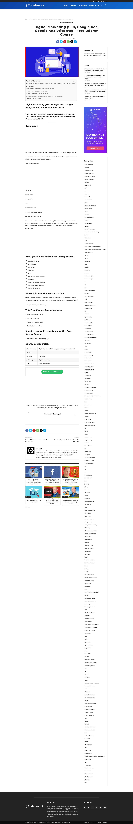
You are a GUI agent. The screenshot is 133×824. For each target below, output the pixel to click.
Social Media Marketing (90, 703)
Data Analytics (88, 325)
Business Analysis (89, 276)
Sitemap (99, 822)
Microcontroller (88, 539)
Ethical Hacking (88, 399)
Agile (86, 188)
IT (85, 472)
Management (88, 522)
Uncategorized (88, 744)
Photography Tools (89, 607)
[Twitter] (104, 1)
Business (87, 273)
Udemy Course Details (34, 98)
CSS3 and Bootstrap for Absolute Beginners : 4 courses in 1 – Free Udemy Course (96, 69)
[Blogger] (94, 1)
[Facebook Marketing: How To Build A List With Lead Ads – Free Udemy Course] (52, 472)
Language (87, 492)
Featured (87, 407)
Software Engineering (90, 709)
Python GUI (87, 642)
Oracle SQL (87, 586)
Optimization (88, 583)
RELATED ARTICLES (31, 463)
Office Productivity (89, 574)
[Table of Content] (74, 81)
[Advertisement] (66, 14)
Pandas (86, 595)
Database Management (91, 337)
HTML (86, 448)
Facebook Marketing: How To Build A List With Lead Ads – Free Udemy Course (52, 481)
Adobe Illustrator (89, 170)
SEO (86, 689)
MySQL (86, 557)
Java (86, 481)
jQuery (86, 487)
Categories (82, 5)
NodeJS (86, 571)
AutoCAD (87, 235)
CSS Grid (87, 314)
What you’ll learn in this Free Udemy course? (40, 88)
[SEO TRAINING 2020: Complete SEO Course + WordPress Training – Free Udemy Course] (33, 472)
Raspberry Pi (88, 648)
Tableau (87, 724)
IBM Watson (88, 451)
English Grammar (89, 390)
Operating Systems (89, 580)
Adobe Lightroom (89, 173)
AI (85, 191)
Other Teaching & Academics (92, 592)
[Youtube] (106, 1)
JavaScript (87, 484)
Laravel (86, 495)
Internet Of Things (89, 460)
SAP (86, 671)
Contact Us (94, 822)
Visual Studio (88, 759)
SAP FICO (87, 674)
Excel (86, 402)
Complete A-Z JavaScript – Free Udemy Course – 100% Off (94, 97)
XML (86, 782)
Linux (86, 507)
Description (30, 86)
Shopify (86, 700)
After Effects (88, 185)
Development (88, 361)
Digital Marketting (89, 369)
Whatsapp (92, 5)
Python (86, 639)
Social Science (88, 706)
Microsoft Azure (89, 545)
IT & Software (88, 475)
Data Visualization (89, 334)
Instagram (87, 454)
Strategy (87, 721)
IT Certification (88, 478)
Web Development (89, 768)
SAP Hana (87, 677)
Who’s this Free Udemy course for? (38, 91)
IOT (85, 469)
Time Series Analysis (90, 730)
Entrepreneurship (89, 393)
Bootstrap (87, 270)
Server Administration (90, 695)
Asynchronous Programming (92, 232)
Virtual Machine (88, 753)
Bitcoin (86, 258)
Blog (100, 5)
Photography (88, 604)
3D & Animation (89, 164)
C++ (86, 287)
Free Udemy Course (90, 422)
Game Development (90, 425)
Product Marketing (89, 618)
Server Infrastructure (90, 697)
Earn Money (88, 381)
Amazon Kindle (47, 496)
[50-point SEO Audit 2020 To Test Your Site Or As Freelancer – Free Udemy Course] (70, 472)
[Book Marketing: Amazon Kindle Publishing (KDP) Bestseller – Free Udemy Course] (52, 492)
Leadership (87, 498)
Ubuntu (86, 741)
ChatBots (87, 293)
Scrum (86, 680)
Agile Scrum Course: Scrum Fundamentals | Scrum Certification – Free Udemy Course (95, 90)
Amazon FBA (88, 197)
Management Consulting (91, 525)
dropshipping (88, 375)
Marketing (70, 22)
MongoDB (87, 554)
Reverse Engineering (90, 665)
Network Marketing (89, 563)
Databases (87, 340)
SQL (86, 718)
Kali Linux (87, 489)
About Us (73, 5)
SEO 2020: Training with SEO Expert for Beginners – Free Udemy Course (33, 500)
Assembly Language (90, 229)
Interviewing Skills (89, 463)
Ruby (86, 668)
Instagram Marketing (90, 457)
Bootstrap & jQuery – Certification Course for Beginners (66, 440)
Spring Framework (89, 715)
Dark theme (88, 320)
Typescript (87, 738)
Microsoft (87, 542)
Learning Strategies (90, 501)
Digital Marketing (33, 19)
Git (85, 428)
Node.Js (86, 569)
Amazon (87, 194)
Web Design (88, 765)
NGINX (86, 566)
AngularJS (87, 214)
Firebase (87, 416)
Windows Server (89, 774)
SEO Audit (87, 692)
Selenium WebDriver (90, 686)
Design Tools (88, 358)
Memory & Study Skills (90, 533)
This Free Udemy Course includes (37, 93)
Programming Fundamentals (92, 624)
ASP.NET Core (88, 223)
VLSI (86, 762)
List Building (88, 513)
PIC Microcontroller (89, 612)
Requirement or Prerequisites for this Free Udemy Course (45, 96)
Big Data (87, 255)
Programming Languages (91, 627)
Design (86, 349)
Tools (86, 733)
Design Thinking (89, 355)
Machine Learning (89, 519)
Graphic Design (88, 440)
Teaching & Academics (90, 727)
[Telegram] (101, 1)
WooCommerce (89, 777)
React (86, 651)
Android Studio (88, 208)
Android (86, 202)
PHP (86, 610)
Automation (88, 238)
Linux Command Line (90, 510)
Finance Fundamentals (90, 413)
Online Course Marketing (91, 577)
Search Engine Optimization (92, 683)
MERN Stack (88, 536)
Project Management (90, 630)
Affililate (87, 182)
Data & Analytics (89, 323)
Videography (88, 750)
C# (85, 284)
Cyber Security (88, 317)
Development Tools (90, 364)
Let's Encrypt (88, 504)
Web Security (88, 771)
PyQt (86, 636)
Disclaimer (105, 822)
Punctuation (88, 633)
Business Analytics (89, 279)
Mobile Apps (88, 551)
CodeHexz (62, 38)
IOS (85, 466)
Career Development (90, 290)
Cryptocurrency (88, 308)
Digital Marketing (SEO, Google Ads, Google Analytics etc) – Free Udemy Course (51, 83)
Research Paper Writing (90, 662)
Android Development (90, 205)
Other (86, 589)
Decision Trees (88, 343)
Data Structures (89, 331)
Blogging (87, 267)
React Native (88, 653)
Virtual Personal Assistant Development (95, 756)
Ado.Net (87, 167)
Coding (86, 299)
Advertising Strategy (90, 176)
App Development (89, 217)
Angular (86, 211)
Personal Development (90, 601)
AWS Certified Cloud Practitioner (93, 246)
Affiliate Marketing (89, 179)
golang (86, 434)
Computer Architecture (90, 305)
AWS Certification (89, 243)
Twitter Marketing (89, 736)
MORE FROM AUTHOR (43, 463)
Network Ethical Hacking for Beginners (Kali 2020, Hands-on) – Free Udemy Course (96, 84)
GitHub (86, 431)
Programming (88, 621)
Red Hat (87, 656)
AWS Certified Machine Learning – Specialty (95, 249)
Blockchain (87, 261)
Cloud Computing (89, 296)
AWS (86, 240)
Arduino (86, 220)
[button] (106, 5)
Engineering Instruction (90, 387)
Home (66, 5)
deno (86, 346)
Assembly (87, 226)
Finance (86, 410)
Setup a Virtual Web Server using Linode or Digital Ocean (37, 440)
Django (86, 372)
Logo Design (88, 516)
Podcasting (87, 615)
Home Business (88, 446)
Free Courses (88, 419)
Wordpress (87, 779)
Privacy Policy (87, 822)
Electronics (87, 384)
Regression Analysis (90, 659)
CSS (86, 311)
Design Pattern (88, 352)
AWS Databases (89, 252)
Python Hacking (89, 645)
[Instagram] (99, 1)
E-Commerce (88, 378)
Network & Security (89, 560)
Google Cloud (88, 437)
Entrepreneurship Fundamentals (93, 396)
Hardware (87, 443)
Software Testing (89, 712)
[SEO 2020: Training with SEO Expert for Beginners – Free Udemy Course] (33, 492)
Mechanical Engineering (90, 530)
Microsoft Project (89, 548)
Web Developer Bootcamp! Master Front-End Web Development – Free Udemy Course (95, 77)
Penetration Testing (90, 598)
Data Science (88, 328)
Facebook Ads (47, 477)
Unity (86, 747)
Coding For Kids (89, 302)
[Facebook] (96, 1)
